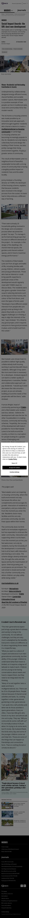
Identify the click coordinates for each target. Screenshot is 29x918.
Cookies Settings (14, 472)
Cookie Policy (12, 459)
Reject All (14, 463)
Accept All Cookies (14, 467)
